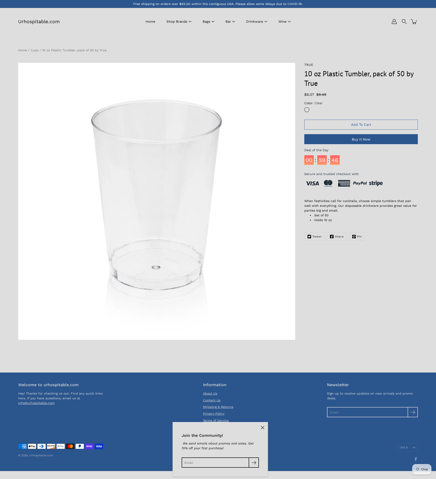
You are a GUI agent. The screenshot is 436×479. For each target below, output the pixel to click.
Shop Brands (176, 22)
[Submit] (413, 412)
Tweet (317, 236)
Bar (228, 22)
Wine (282, 22)
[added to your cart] (414, 21)
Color (313, 103)
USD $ (404, 447)
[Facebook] (416, 459)
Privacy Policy (213, 413)
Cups (35, 50)
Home (150, 22)
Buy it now (361, 139)
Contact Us (211, 400)
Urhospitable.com (39, 21)
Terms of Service (216, 420)
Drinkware (254, 22)
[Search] (404, 21)
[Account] (394, 21)
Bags (206, 22)
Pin (359, 236)
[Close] (262, 427)
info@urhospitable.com (36, 403)
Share (339, 236)
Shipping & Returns (218, 407)
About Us (210, 393)
